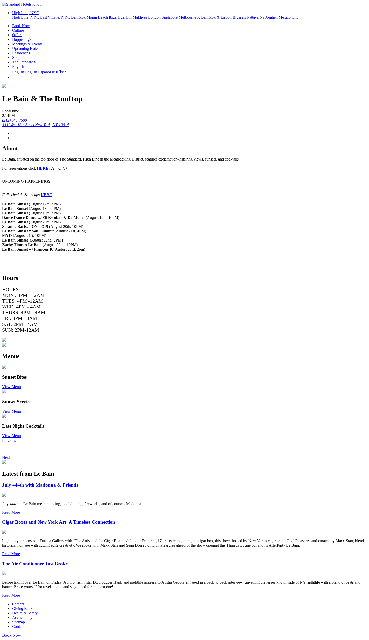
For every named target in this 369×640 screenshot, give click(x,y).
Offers (17, 35)
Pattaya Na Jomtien (262, 17)
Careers (18, 604)
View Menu (11, 387)
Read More (11, 512)
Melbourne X (189, 17)
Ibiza (113, 17)
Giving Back (22, 608)
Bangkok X (210, 17)
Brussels (239, 17)
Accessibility (22, 617)
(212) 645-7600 (14, 120)
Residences (21, 53)
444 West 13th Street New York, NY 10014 (35, 125)
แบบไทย (59, 72)
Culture (18, 30)
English (18, 66)
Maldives (140, 17)
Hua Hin (125, 17)
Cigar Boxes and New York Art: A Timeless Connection (58, 522)
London (155, 17)
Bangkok (78, 17)
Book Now (21, 26)
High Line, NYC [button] (25, 13)
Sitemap (18, 622)
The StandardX (24, 62)
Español (44, 72)
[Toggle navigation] (42, 5)
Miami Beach (98, 17)
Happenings (21, 39)
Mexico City (288, 17)
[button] (9, 440)
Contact (18, 626)
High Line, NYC (25, 17)
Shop (16, 57)
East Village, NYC (55, 17)
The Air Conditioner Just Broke (35, 563)
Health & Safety (25, 613)
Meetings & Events (27, 44)
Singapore (170, 17)
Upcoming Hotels (26, 48)
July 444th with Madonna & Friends (40, 485)
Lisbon (226, 17)
